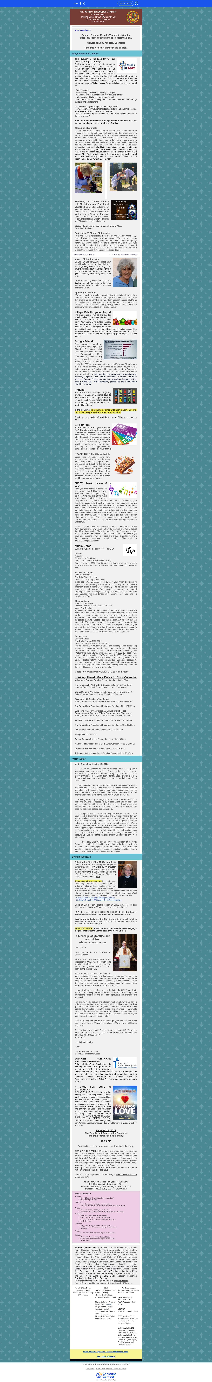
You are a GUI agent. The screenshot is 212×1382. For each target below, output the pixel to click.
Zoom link (93, 1186)
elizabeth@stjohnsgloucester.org (100, 250)
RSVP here (80, 912)
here (98, 877)
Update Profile (100, 1369)
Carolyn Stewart (105, 1237)
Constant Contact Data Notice (116, 1369)
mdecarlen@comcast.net (126, 1175)
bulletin (123, 48)
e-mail (109, 1304)
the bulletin (92, 1146)
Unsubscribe (90, 1369)
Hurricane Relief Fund (99, 1079)
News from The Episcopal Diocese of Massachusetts (105, 1352)
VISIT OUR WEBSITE (106, 1356)
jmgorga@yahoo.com (121, 1281)
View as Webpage (83, 30)
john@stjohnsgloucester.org (87, 541)
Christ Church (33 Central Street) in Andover (95, 898)
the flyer (88, 228)
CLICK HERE (106, 672)
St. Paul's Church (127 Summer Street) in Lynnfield (98, 900)
